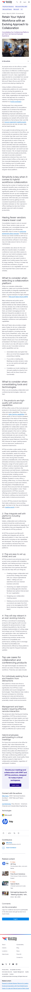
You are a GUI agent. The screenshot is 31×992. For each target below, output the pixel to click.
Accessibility (5, 974)
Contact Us (20, 957)
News (18, 951)
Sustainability (20, 944)
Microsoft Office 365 (21, 6)
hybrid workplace (16, 101)
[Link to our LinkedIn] (2, 964)
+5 (21, 9)
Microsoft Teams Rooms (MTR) (18, 296)
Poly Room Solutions (8, 6)
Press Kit (19, 954)
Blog (18, 947)
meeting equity (9, 507)
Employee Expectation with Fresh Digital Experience (15, 986)
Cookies (12, 974)
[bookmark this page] (18, 833)
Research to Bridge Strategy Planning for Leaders (15, 983)
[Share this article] (3, 833)
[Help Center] (20, 2)
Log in (24, 2)
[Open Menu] (29, 2)
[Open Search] (17, 2)
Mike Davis (5, 796)
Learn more (15, 785)
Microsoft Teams (7, 9)
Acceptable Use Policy (15, 969)
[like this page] (9, 833)
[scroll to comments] (14, 833)
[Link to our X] (6, 964)
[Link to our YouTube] (13, 964)
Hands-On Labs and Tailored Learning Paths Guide (15, 988)
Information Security (7, 971)
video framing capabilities (16, 414)
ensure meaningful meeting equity (15, 122)
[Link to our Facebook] (9, 964)
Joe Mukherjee (6, 804)
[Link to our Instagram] (16, 964)
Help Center (5, 954)
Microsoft (16, 9)
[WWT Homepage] (7, 2)
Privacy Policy (5, 969)
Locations (4, 951)
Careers (4, 947)
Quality (27, 971)
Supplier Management (18, 971)
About (3, 944)
